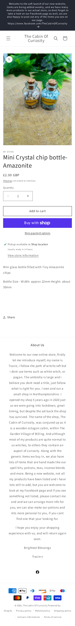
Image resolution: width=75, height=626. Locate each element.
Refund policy (42, 610)
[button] (8, 38)
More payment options (37, 233)
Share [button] (11, 317)
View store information (23, 255)
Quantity (8, 187)
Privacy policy (23, 610)
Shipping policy (62, 610)
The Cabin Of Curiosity (35, 605)
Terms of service (52, 617)
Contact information (29, 617)
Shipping (7, 180)
